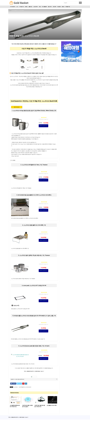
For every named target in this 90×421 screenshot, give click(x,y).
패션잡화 (59, 6)
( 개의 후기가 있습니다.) (43, 119)
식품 (40, 6)
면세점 (26, 6)
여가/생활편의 (44, 6)
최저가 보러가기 (43, 125)
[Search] (80, 3)
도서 (17, 6)
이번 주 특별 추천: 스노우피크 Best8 (25, 387)
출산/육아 (50, 6)
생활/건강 (30, 6)
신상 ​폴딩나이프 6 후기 (52, 405)
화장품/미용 (68, 6)
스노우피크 (16, 387)
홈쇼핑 (63, 6)
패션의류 (54, 6)
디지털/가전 (21, 6)
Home (10, 10)
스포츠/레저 (35, 6)
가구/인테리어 (12, 6)
